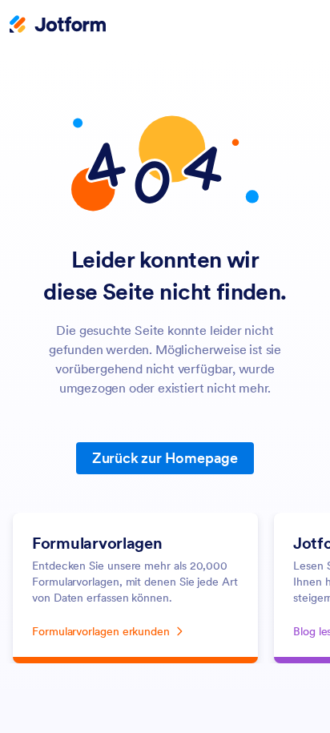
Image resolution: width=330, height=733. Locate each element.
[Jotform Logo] (58, 26)
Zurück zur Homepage (165, 458)
